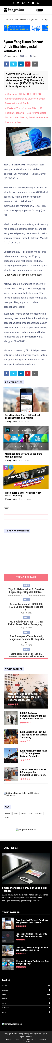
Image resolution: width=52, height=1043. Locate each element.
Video (7, 817)
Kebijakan (30, 1039)
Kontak (27, 1041)
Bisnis (26, 585)
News (26, 600)
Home (8, 1039)
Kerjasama (42, 1039)
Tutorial (38, 813)
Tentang (18, 1039)
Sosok (23, 813)
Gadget (8, 813)
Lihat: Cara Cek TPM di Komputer (22, 274)
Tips (35, 56)
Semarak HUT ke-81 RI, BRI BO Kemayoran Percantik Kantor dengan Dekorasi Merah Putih (25, 99)
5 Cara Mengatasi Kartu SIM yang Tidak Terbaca (24, 889)
